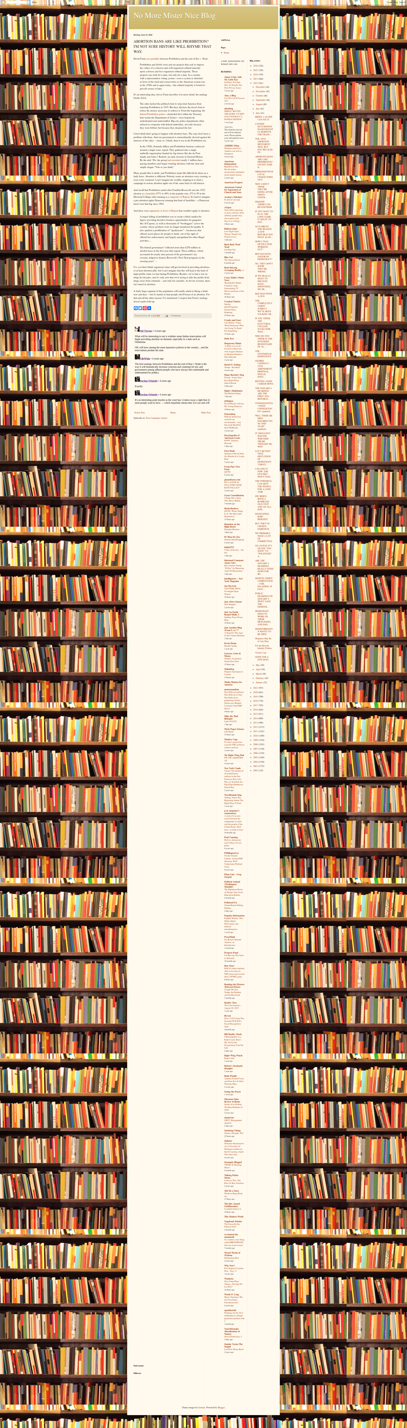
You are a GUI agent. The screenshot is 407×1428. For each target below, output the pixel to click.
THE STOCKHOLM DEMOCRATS (263, 354)
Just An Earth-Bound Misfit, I (231, 613)
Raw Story (229, 965)
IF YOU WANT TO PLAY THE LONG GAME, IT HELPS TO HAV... (264, 216)
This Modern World (233, 1216)
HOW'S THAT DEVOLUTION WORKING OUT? (263, 245)
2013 (255, 722)
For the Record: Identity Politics (263, 647)
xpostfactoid (230, 1310)
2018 (255, 700)
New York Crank (232, 768)
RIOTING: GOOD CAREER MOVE (264, 382)
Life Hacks (229, 731)
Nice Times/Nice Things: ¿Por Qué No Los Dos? (233, 1284)
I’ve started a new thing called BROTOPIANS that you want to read (234, 1242)
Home (173, 412)
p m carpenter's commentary (231, 812)
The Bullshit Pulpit (232, 393)
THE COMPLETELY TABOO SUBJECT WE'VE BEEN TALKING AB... (264, 307)
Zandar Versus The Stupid (233, 1345)
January (259, 682)
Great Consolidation (234, 495)
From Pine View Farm (232, 468)
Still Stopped (230, 604)
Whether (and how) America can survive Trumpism (233, 151)
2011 (255, 731)
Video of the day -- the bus (234, 551)
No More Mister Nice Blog (175, 15)
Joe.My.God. (230, 586)
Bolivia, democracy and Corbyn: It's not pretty (232, 842)
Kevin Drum (230, 643)
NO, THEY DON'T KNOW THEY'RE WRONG (264, 267)
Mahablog (229, 669)
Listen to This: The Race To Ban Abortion (234, 1181)
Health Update (230, 645)
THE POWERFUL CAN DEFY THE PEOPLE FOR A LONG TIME (263, 486)
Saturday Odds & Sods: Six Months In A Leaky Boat (234, 456)
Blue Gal (228, 257)
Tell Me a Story (231, 1190)
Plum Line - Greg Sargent (232, 876)
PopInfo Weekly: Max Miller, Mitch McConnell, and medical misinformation (233, 924)
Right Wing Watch (233, 1055)
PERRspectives (231, 853)
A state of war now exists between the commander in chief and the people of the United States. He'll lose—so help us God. (233, 822)
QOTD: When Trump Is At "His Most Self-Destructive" (233, 514)
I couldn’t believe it (232, 1208)
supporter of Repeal (180, 196)
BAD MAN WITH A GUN (263, 295)
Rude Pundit (230, 1075)
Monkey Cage (231, 739)
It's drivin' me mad (232, 199)
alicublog (228, 108)
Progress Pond (231, 952)
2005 (255, 757)
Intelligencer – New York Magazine (233, 580)
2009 (255, 739)
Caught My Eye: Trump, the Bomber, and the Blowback (232, 992)
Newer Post (139, 412)
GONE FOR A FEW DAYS (262, 658)
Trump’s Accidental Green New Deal (232, 660)
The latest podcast (232, 259)
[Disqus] (172, 365)
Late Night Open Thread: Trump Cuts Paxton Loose (232, 234)
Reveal (227, 1015)
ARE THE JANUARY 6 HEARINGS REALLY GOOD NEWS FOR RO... (264, 567)
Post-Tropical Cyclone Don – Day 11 (233, 1269)
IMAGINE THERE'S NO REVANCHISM (263, 204)
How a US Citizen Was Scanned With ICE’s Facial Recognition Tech (234, 1022)
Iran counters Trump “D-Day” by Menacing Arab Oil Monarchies (234, 568)
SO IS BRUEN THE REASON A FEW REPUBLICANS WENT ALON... (264, 232)
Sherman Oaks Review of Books (232, 1100)
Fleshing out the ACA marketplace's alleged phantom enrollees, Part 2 (234, 1316)
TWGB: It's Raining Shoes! (232, 1166)
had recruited (173, 160)
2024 (255, 74)
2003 (255, 766)
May (258, 664)
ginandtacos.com (232, 479)
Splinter (228, 1140)
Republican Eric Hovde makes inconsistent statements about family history (234, 170)
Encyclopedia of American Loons (232, 436)
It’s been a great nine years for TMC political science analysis (234, 745)
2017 (255, 705)
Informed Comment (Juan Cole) (234, 561)
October (260, 95)
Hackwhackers (231, 508)
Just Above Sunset (233, 601)
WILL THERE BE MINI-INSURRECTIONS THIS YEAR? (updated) (263, 422)
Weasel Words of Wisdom (232, 1254)
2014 (255, 718)
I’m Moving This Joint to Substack (234, 956)
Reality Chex (230, 1002)
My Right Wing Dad (234, 755)
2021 (255, 687)
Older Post (206, 412)
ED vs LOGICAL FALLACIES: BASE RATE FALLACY (233, 485)
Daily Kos (229, 338)
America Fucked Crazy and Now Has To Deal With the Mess (234, 1081)
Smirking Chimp (232, 1130)
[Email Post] (166, 315)
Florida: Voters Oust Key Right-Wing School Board (233, 380)
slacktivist (229, 1117)
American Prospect (233, 182)
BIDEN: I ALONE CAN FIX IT (263, 118)
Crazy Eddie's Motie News (234, 279)
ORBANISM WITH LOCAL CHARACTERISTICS (264, 175)
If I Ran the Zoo (232, 537)
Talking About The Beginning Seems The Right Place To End (233, 800)
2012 (255, 726)
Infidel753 (229, 547)
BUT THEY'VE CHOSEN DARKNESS (262, 526)
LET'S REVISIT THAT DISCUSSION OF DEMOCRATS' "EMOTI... (263, 458)
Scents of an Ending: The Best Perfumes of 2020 (233, 1107)
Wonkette (229, 1278)
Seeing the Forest (232, 1091)
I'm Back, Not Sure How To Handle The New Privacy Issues (233, 85)
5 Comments (176, 315)
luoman (201, 1407)
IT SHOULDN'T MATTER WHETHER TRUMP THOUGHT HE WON (263, 440)
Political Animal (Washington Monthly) (232, 884)
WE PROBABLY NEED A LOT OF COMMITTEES (263, 537)
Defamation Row (231, 1257)
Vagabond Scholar (233, 1221)
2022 (255, 83)
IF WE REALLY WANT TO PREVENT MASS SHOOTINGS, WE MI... (263, 282)
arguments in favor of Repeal (163, 210)
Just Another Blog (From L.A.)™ (233, 629)
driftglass (228, 401)
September (261, 99)
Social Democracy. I (232, 1336)
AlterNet (228, 127)
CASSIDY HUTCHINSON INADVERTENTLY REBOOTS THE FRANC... (264, 129)
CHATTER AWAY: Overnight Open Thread (232, 591)
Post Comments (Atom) (156, 417)
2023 (255, 78)
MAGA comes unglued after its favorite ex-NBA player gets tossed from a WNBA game (234, 972)
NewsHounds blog (232, 795)
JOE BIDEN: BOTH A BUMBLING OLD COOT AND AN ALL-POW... (263, 503)
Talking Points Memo (231, 1176)
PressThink (229, 937)
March (259, 673)
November (261, 91)
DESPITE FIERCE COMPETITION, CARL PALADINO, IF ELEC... (264, 583)
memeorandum (231, 689)
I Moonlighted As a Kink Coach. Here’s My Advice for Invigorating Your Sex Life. (234, 1042)
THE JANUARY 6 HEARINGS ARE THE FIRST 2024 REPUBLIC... (263, 393)
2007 (255, 748)
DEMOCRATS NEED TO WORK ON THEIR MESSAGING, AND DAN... (263, 617)
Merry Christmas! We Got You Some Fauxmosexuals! (233, 1300)
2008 (255, 744)
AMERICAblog (231, 145)
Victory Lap (260, 652)
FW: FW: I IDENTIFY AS (233, 759)
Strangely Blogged (233, 1162)
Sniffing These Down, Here (233, 618)
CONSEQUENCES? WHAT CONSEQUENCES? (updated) (264, 407)
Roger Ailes (229, 1058)
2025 (255, 70)
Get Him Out (230, 249)
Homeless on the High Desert (232, 525)
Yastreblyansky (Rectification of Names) (232, 1331)
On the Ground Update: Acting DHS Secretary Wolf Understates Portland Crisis (233, 861)
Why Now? (229, 1265)
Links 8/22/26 (230, 721)
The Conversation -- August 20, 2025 (232, 1006)
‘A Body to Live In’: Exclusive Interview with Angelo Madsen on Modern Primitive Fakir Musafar (233, 351)
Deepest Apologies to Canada (233, 673)
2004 (255, 761)
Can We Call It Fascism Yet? (234, 99)
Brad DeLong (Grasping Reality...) (234, 269)
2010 (255, 735)
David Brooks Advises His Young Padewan (234, 405)
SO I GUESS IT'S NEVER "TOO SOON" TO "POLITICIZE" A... (263, 551)
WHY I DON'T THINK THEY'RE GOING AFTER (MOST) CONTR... (263, 190)
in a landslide (148, 193)
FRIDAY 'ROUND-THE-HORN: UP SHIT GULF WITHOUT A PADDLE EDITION (234, 115)
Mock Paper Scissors (234, 729)
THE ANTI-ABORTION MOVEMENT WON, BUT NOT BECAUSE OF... (264, 145)
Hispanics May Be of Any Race (263, 640)
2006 (255, 753)
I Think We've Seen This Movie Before (232, 499)
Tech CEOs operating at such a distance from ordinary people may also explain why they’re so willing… (234, 215)
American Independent (230, 163)
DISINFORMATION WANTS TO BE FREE (264, 631)
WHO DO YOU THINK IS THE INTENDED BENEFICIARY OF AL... (263, 341)
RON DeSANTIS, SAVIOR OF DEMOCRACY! (263, 256)
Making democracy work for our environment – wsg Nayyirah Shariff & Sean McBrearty (232, 422)
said (140, 267)
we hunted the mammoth (231, 1236)
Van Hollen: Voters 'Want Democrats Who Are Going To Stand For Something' (234, 326)
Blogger (221, 1407)
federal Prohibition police (152, 114)
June (258, 112)
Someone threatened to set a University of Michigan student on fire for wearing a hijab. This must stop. (234, 1149)
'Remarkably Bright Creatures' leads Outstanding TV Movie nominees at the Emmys (234, 288)
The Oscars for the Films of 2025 (232, 1225)
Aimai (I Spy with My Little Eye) (233, 78)
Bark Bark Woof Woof (232, 246)
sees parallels (152, 58)
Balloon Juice (230, 228)
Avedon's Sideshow (233, 197)
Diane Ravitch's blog (234, 374)
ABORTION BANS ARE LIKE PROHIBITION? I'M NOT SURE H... (264, 162)
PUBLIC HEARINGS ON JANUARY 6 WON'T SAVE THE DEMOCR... (264, 600)
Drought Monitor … (233, 529)
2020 (255, 692)
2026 (255, 65)
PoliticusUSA (230, 902)
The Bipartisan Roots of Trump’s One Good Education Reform (233, 892)
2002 (255, 770)
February (260, 678)
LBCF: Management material (233, 1121)
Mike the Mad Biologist (231, 717)
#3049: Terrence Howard (231, 442)
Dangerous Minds (232, 343)
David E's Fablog (232, 364)
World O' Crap (231, 1294)
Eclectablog (229, 414)
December (261, 86)
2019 (255, 696)
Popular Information (234, 915)
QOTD (227, 471)
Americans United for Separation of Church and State (233, 189)
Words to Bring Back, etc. (233, 1195)
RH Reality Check (233, 1034)
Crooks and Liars (232, 320)
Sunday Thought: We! (233, 1133)
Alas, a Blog (230, 95)
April (258, 669)
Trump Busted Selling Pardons (233, 906)
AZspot (227, 207)
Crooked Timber (232, 301)
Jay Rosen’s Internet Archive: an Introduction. (232, 942)
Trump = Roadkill (232, 367)
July (258, 108)
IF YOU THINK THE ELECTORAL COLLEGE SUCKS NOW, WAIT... (263, 325)
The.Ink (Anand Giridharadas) (232, 1205)
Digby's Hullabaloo (233, 390)
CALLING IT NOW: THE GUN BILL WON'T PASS (262, 472)
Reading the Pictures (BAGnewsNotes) (234, 986)
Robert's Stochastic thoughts (233, 1067)
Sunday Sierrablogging (234, 539)
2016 (255, 709)
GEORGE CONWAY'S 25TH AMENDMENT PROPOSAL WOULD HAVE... (263, 368)
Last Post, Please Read (233, 1349)
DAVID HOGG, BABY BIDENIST (262, 516)
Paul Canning (231, 837)
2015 (255, 713)
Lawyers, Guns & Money (232, 655)
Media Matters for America (233, 683)
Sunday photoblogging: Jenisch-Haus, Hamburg (231, 308)
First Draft (229, 451)
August (259, 104)
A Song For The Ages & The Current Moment (234, 634)
